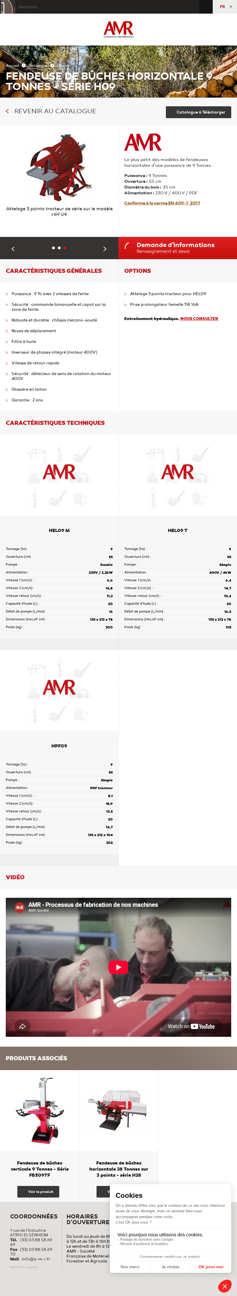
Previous (13, 249)
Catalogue (37, 65)
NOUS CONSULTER (199, 318)
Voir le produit (40, 1191)
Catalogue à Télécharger (201, 112)
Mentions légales (24, 1267)
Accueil (12, 65)
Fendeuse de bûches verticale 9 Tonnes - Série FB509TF (40, 1169)
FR (222, 6)
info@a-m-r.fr (36, 1259)
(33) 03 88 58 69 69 (31, 1242)
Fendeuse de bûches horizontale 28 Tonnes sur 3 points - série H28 (118, 1169)
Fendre (63, 65)
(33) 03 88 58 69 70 (31, 1252)
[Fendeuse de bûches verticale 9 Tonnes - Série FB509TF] (39, 1110)
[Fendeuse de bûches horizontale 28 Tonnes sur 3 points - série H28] (118, 1110)
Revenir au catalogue (55, 111)
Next (105, 249)
